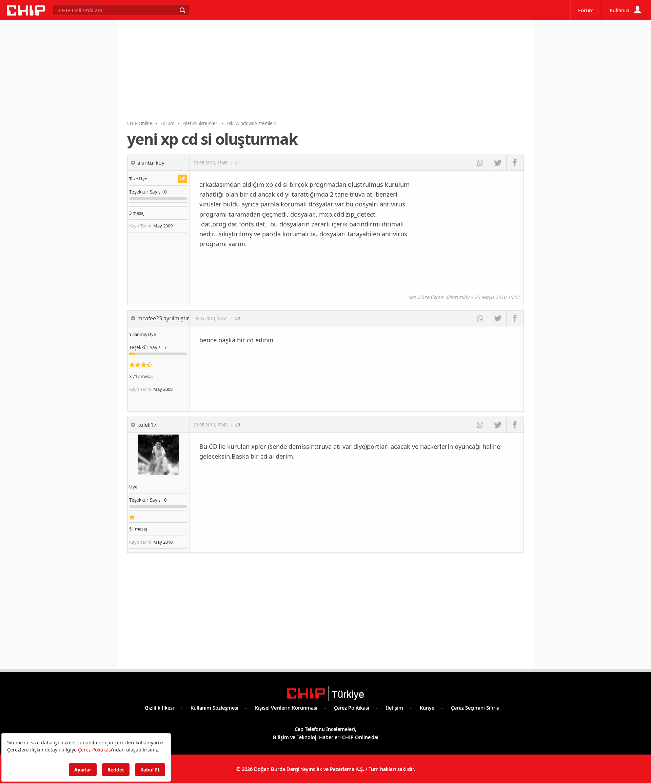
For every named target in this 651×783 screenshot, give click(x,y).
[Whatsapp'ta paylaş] (480, 162)
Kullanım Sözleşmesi (214, 707)
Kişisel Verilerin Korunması (286, 707)
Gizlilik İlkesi (159, 707)
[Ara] (182, 10)
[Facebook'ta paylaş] (515, 162)
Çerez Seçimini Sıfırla (475, 707)
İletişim (394, 707)
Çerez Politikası (351, 707)
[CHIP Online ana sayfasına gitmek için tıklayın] (26, 13)
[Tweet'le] (497, 162)
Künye (427, 707)
